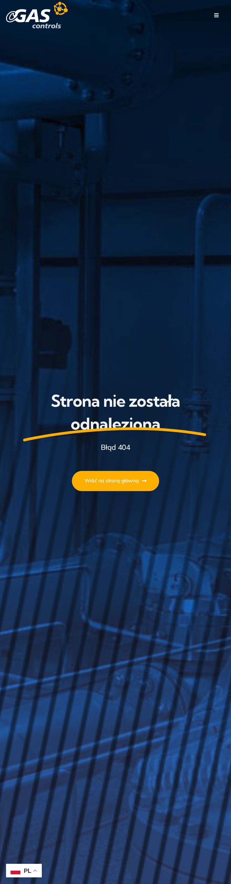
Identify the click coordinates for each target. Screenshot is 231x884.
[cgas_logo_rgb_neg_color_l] (37, 4)
